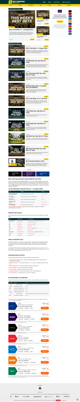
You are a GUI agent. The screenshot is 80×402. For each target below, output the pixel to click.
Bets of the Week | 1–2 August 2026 (36, 48)
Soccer (50, 5)
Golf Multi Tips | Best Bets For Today (37, 136)
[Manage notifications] (77, 399)
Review (26, 286)
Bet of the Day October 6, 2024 (35, 161)
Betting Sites (57, 2)
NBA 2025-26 (30, 226)
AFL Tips (42, 196)
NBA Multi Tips (20, 226)
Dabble (10, 288)
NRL (45, 2)
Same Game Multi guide (40, 247)
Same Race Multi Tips (21, 231)
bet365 (10, 295)
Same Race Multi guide (19, 249)
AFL (50, 2)
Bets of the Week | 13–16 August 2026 (42, 20)
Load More (29, 169)
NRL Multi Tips (20, 224)
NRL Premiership (13, 269)
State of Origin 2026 (13, 265)
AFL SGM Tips (20, 222)
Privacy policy (63, 400)
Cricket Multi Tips (20, 233)
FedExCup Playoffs (44, 204)
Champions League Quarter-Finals (16, 259)
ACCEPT (58, 400)
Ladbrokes (10, 291)
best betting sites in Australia (34, 299)
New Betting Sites (67, 2)
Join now (44, 308)
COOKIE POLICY (40, 392)
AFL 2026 (29, 222)
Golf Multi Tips (20, 235)
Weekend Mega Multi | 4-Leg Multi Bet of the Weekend (36, 86)
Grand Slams (30, 228)
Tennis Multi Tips (20, 228)
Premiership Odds (33, 222)
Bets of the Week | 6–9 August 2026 (42, 37)
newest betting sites (12, 300)
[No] (78, 400)
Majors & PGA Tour (30, 235)
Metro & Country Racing (31, 231)
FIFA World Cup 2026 (14, 262)
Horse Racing (30, 5)
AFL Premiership (13, 267)
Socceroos (30, 262)
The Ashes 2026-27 (13, 272)
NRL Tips (42, 199)
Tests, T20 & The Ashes (31, 233)
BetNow (11, 293)
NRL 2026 (29, 224)
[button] (70, 9)
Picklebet (10, 286)
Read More (32, 39)
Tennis (59, 5)
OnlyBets (11, 284)
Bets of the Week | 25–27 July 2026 (36, 98)
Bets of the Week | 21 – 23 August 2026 (21, 29)
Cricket (20, 5)
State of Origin (33, 224)
